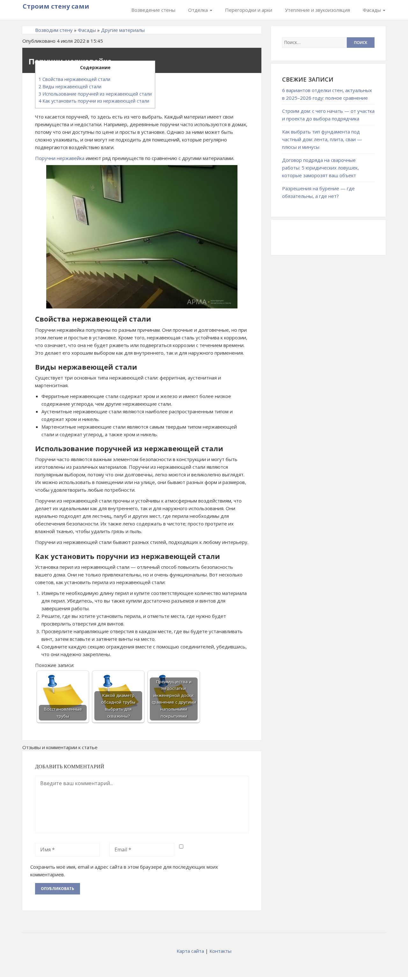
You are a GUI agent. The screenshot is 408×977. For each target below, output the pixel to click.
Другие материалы (123, 30)
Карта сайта (190, 951)
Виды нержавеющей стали (70, 86)
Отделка (198, 10)
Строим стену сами (56, 6)
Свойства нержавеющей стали (74, 79)
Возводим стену (54, 30)
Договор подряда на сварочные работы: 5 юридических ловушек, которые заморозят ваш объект (320, 167)
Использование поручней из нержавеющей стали (95, 94)
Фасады (372, 10)
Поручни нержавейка (59, 158)
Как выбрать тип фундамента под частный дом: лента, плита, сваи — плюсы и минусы (322, 139)
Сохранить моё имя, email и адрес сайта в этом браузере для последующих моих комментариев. (124, 871)
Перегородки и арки (248, 10)
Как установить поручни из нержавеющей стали (94, 101)
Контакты (220, 951)
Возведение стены (153, 10)
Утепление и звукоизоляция (317, 10)
